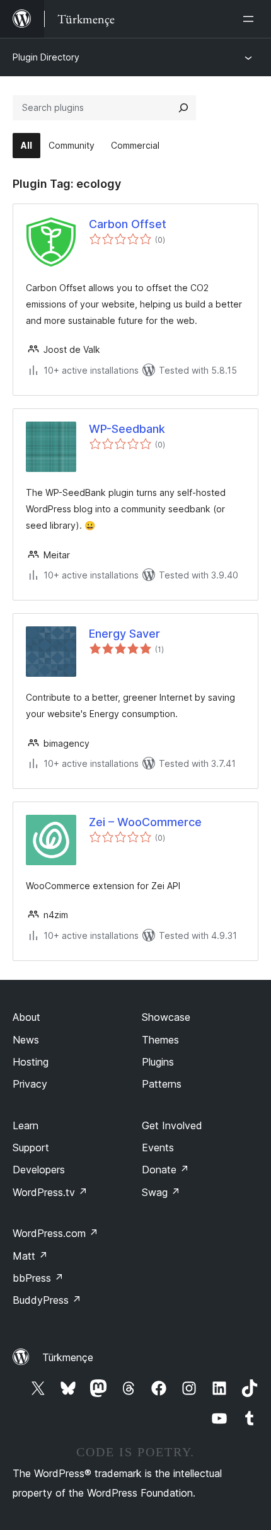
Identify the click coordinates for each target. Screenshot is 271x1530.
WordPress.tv (50, 1192)
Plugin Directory (46, 57)
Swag (161, 1192)
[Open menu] (251, 19)
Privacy (30, 1084)
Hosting (31, 1061)
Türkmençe (67, 1357)
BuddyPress (47, 1300)
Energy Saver (124, 633)
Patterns (162, 1084)
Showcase (166, 1017)
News (26, 1039)
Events (158, 1147)
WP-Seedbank (127, 428)
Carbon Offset (127, 224)
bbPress (38, 1278)
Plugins (158, 1061)
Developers (39, 1169)
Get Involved (172, 1125)
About (26, 1017)
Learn (25, 1125)
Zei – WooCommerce (145, 822)
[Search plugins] (183, 107)
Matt (30, 1256)
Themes (160, 1039)
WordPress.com (55, 1233)
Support (31, 1147)
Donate (165, 1169)
